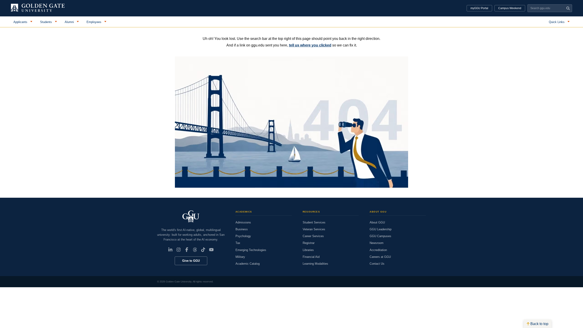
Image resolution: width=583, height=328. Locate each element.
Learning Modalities (315, 263)
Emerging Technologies (250, 250)
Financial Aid (311, 257)
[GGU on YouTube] (211, 249)
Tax (237, 243)
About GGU (377, 222)
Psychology (243, 236)
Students (46, 22)
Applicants (20, 22)
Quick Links (557, 22)
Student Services (314, 222)
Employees (94, 22)
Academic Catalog (247, 263)
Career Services (313, 236)
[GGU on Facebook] (186, 249)
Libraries (308, 250)
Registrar (309, 243)
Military (240, 257)
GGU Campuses (380, 236)
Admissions (243, 222)
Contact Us (377, 263)
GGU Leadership (380, 229)
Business (241, 229)
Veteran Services (314, 229)
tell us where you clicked (310, 45)
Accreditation (378, 250)
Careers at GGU (380, 257)
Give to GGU (191, 260)
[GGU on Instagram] (178, 249)
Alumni (69, 22)
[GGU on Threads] (195, 249)
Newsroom (377, 243)
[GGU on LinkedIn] (170, 249)
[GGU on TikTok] (203, 249)
